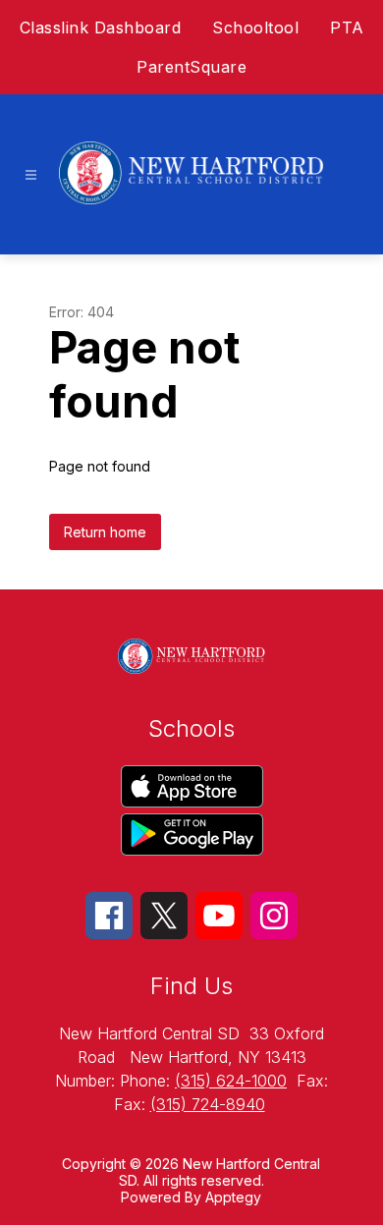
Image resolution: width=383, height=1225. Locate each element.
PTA (347, 27)
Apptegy (233, 1197)
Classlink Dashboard (101, 27)
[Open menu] (31, 175)
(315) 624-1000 (231, 1080)
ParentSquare (191, 67)
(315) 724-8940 (207, 1104)
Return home (105, 532)
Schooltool (255, 27)
